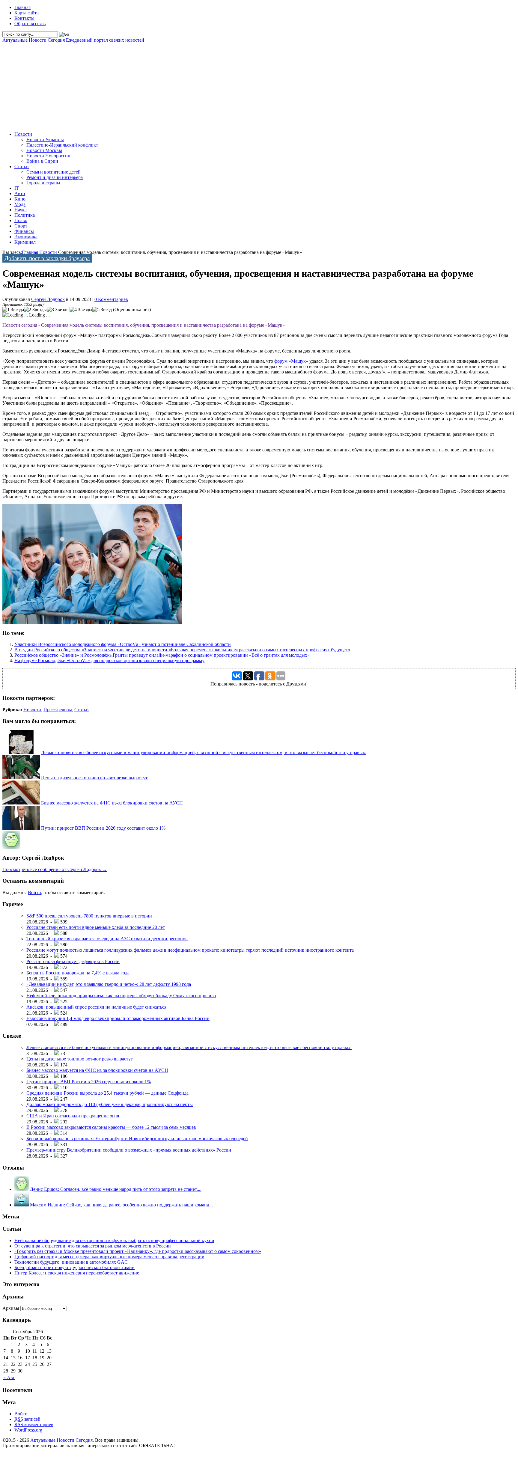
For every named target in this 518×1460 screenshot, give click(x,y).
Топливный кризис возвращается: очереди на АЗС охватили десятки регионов (107, 938)
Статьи (21, 166)
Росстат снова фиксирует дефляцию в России (73, 961)
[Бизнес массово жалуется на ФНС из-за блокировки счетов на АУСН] (21, 802)
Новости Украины (45, 139)
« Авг (9, 1377)
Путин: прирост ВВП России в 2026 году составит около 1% (103, 828)
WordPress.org (28, 1429)
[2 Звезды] (35, 309)
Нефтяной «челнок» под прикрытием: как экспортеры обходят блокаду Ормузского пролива (121, 995)
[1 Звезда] (13, 309)
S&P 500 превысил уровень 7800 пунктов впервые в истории (89, 915)
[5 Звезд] (102, 309)
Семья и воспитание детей (53, 171)
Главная (22, 7)
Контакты (24, 18)
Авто (19, 193)
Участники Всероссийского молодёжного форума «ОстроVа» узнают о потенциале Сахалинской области (122, 644)
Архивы (10, 1308)
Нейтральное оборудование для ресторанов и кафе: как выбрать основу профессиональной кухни (114, 1240)
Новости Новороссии (48, 155)
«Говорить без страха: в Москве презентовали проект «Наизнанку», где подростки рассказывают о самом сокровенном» (137, 1251)
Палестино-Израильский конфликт (62, 144)
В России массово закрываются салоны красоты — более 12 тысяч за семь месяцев (111, 1127)
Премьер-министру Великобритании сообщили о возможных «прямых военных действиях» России (128, 1149)
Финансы (24, 231)
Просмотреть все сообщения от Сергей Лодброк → (54, 869)
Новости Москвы (44, 150)
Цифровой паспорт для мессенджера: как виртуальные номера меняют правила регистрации (109, 1256)
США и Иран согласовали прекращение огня (72, 1115)
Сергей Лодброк (48, 299)
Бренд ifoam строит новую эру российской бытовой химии (74, 1267)
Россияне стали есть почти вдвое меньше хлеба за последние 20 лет (95, 927)
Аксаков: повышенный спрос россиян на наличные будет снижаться (96, 1007)
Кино (19, 198)
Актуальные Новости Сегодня (73, 40)
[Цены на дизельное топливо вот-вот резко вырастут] (21, 777)
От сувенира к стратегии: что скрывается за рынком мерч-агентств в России (92, 1245)
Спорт (20, 225)
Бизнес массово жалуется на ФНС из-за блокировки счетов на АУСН (112, 802)
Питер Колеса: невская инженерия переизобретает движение (76, 1272)
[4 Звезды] (81, 309)
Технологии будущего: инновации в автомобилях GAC (71, 1262)
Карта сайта (26, 12)
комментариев (33, 1424)
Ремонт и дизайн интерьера (54, 177)
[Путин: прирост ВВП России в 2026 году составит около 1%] (21, 828)
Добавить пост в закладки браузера (47, 258)
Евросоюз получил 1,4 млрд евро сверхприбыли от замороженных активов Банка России (118, 1018)
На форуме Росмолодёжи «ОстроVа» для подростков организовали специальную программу (109, 660)
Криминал (25, 242)
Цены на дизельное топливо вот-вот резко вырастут (94, 777)
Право (20, 220)
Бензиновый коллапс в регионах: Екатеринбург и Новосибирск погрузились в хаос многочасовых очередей (137, 1138)
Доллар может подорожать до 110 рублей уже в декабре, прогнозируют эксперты (109, 1104)
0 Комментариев (111, 299)
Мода (19, 204)
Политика (24, 215)
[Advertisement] (182, 85)
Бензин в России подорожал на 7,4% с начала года (78, 972)
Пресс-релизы (57, 709)
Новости (23, 134)
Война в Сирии (42, 161)
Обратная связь (30, 23)
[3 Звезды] (58, 309)
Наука (20, 209)
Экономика (25, 236)
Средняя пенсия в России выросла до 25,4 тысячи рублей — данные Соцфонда (107, 1093)
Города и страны (43, 182)
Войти (34, 892)
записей (27, 1419)
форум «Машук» (291, 361)
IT (16, 188)
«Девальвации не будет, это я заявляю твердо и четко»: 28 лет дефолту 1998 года (108, 984)
